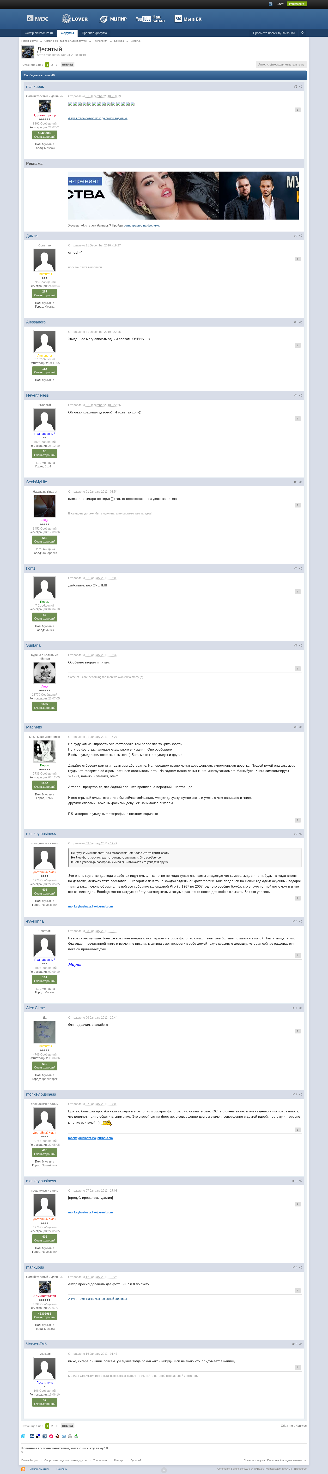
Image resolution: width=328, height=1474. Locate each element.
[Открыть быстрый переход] (302, 33)
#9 (296, 833)
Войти (280, 3)
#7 (296, 645)
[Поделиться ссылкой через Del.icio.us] (38, 1436)
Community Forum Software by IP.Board (240, 1468)
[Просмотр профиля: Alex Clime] (44, 1032)
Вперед (67, 64)
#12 (295, 1094)
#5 (296, 482)
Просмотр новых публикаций (274, 33)
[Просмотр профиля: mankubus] (44, 105)
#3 (296, 322)
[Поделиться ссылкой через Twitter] (23, 1436)
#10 (295, 921)
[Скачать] (76, 1436)
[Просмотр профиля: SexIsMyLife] (45, 506)
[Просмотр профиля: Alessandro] (44, 341)
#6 (296, 568)
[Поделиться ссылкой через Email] (64, 1436)
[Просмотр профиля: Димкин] (44, 259)
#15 (295, 1344)
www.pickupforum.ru (39, 33)
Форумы (67, 33)
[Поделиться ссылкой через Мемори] (51, 1436)
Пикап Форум (29, 1460)
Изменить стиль (39, 1469)
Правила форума (94, 33)
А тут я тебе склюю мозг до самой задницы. (98, 118)
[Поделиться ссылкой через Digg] (32, 1436)
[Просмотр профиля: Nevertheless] (44, 419)
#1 (296, 86)
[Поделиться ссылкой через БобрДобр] (57, 1436)
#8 (296, 727)
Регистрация (296, 3)
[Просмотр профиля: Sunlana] (44, 672)
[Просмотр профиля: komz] (44, 587)
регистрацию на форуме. (142, 225)
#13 (295, 1181)
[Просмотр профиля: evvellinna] (44, 945)
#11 (295, 1008)
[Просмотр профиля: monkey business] (44, 857)
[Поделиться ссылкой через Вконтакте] (45, 1436)
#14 (295, 1267)
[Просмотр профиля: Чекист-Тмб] (44, 1368)
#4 (296, 395)
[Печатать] (70, 1436)
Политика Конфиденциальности (286, 1460)
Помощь (61, 1469)
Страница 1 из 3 (33, 64)
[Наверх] (164, 1470)
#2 (296, 236)
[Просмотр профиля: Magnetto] (44, 751)
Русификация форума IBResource (285, 1468)
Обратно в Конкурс (294, 1425)
